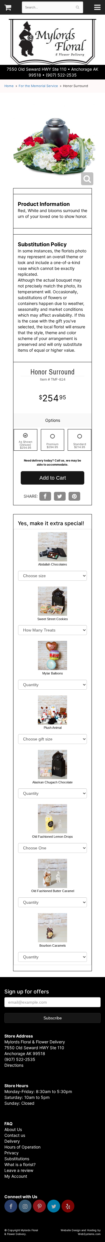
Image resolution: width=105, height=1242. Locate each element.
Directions (13, 1065)
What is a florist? (20, 1164)
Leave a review (18, 1170)
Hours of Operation (22, 1146)
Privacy (11, 1152)
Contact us (14, 1135)
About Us (13, 1129)
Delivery (12, 1141)
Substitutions (16, 1158)
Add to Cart (52, 478)
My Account (15, 1176)
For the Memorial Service (38, 86)
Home (9, 86)
